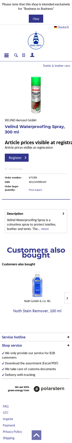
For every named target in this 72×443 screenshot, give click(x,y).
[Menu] (6, 55)
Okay (36, 19)
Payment (9, 425)
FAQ (5, 406)
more (45, 228)
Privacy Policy (12, 431)
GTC (6, 412)
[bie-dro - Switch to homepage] (36, 40)
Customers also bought (18, 264)
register (15, 157)
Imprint (8, 419)
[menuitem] (6, 55)
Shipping (8, 438)
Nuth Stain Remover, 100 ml (37, 311)
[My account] (32, 55)
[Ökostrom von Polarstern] (36, 389)
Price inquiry (35, 190)
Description (15, 213)
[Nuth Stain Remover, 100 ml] (37, 283)
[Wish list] (24, 55)
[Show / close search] (16, 55)
